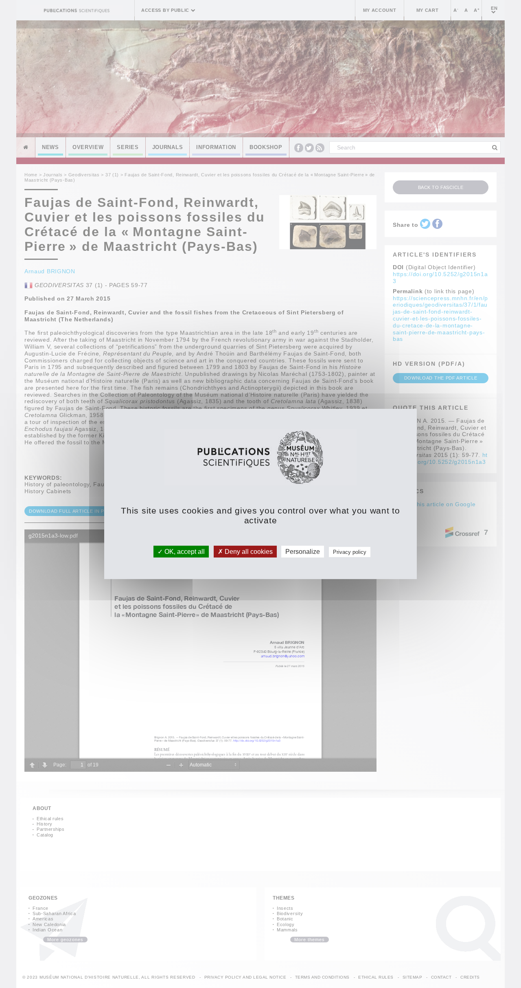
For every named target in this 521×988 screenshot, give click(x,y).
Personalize (302, 551)
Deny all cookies (248, 551)
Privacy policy (349, 552)
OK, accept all (184, 551)
